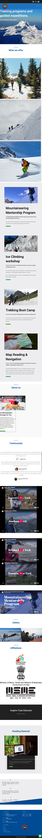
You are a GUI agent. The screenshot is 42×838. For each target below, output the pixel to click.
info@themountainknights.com (11, 822)
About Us (5, 830)
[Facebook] (23, 814)
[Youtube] (30, 814)
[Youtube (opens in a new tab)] (38, 1)
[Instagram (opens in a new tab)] (36, 1)
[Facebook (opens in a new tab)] (33, 1)
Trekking (39, 98)
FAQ (4, 826)
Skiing (39, 180)
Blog (4, 828)
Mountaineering (37, 139)
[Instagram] (26, 814)
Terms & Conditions (7, 831)
